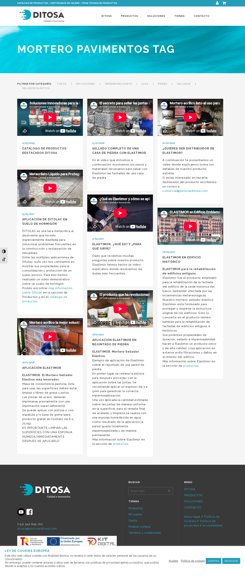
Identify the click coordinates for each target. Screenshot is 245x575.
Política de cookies (193, 560)
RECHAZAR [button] (231, 561)
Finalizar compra (139, 526)
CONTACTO (192, 507)
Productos (135, 508)
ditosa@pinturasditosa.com (37, 528)
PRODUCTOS (193, 495)
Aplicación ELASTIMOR (41, 368)
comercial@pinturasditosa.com (185, 191)
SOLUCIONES (193, 501)
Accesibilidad (213, 525)
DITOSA (189, 489)
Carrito (132, 520)
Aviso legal (192, 516)
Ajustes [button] (173, 560)
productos (190, 365)
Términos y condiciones (144, 532)
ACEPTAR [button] (213, 561)
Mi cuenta (135, 514)
